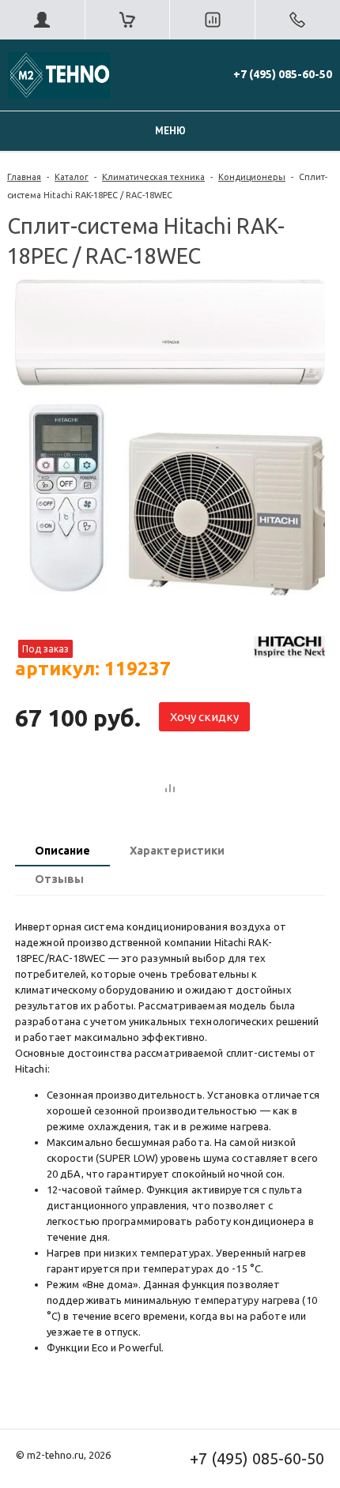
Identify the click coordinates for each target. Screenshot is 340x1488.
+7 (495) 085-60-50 (282, 74)
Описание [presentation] (62, 850)
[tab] (62, 852)
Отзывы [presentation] (59, 879)
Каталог (72, 177)
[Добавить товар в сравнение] (170, 789)
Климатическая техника (153, 177)
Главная (24, 177)
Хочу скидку (204, 716)
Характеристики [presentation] (177, 850)
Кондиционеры (251, 177)
